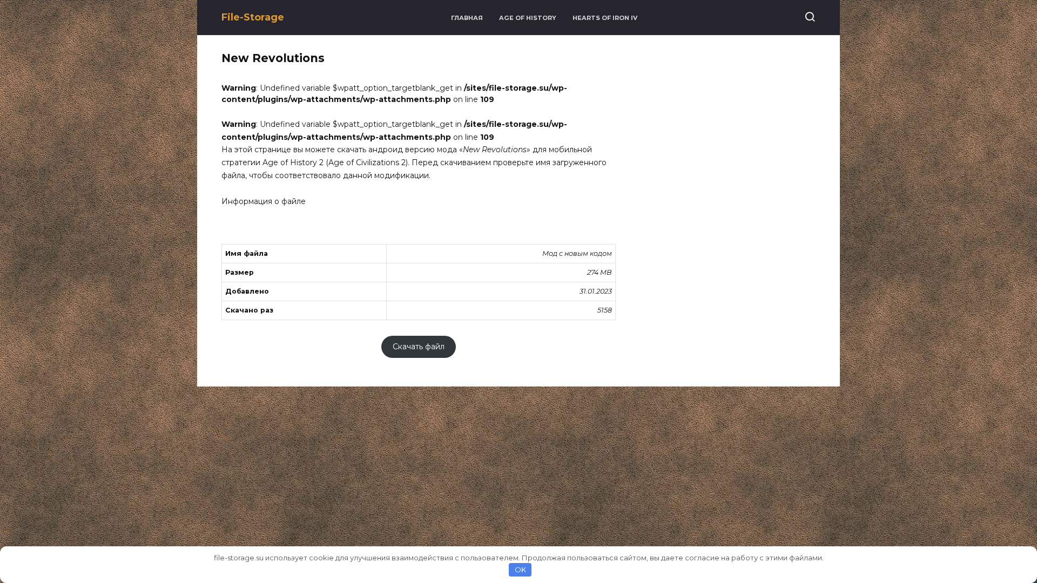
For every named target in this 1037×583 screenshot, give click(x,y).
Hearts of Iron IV (605, 18)
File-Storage (252, 17)
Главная (467, 18)
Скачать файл (419, 347)
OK (520, 569)
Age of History (527, 18)
